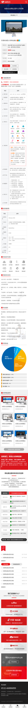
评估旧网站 (14, 662)
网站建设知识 (16, 564)
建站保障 (6, 69)
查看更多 (3, 560)
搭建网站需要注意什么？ (10, 72)
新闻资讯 (17, 707)
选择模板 (14, 69)
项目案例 (10, 707)
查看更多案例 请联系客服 (14, 449)
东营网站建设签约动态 (8, 554)
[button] (12, 36)
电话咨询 (24, 707)
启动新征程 (14, 674)
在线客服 (6, 66)
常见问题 (6, 564)
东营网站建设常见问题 (8, 568)
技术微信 (14, 66)
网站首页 (3, 707)
